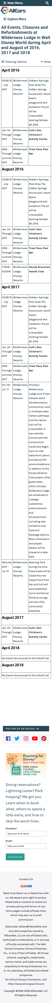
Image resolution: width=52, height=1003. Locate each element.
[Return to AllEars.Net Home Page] (22, 13)
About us (21, 893)
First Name (11, 828)
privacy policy (15, 906)
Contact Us (26, 879)
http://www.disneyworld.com (26, 983)
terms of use (37, 906)
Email (9, 841)
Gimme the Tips (15, 857)
